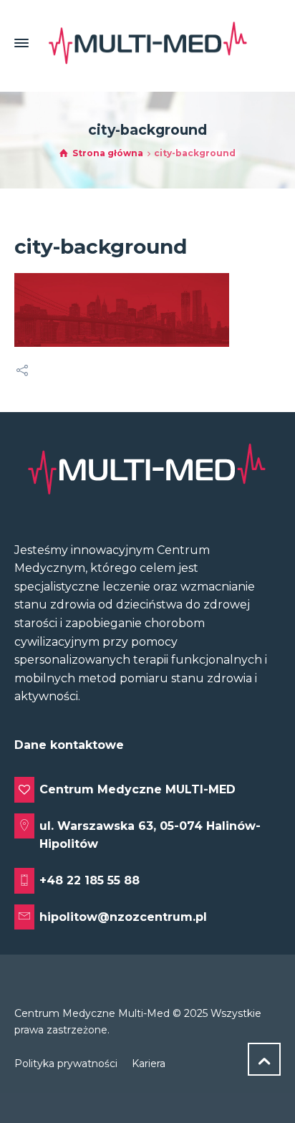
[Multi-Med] (147, 43)
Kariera (148, 1063)
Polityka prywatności (65, 1063)
